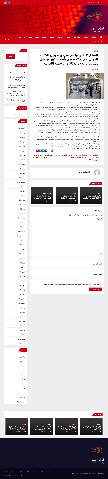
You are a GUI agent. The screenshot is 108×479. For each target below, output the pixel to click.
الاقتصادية (86, 37)
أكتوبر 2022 (22, 294)
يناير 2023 (22, 281)
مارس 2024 (21, 258)
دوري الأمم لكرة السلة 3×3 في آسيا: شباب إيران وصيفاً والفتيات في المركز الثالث (16, 78)
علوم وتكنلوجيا (98, 41)
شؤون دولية (77, 37)
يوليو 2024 (22, 240)
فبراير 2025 (22, 209)
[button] (9, 39)
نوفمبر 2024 (21, 222)
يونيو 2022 (22, 312)
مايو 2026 (22, 141)
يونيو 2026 (22, 137)
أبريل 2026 (22, 146)
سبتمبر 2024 (21, 231)
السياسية (94, 37)
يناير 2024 (22, 267)
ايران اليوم (97, 28)
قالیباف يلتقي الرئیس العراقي (17, 72)
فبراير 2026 (22, 155)
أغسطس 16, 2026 (70, 431)
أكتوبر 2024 (22, 227)
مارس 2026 (21, 150)
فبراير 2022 (22, 330)
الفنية (30, 37)
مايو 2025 (22, 195)
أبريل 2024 (22, 254)
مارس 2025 (21, 204)
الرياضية (52, 37)
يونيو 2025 (22, 191)
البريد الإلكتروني (97, 264)
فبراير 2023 (22, 276)
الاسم (100, 254)
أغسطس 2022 (21, 303)
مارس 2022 (21, 325)
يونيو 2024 (22, 245)
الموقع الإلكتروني (97, 274)
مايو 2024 (22, 249)
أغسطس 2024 (21, 236)
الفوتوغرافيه (22, 37)
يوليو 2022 (22, 307)
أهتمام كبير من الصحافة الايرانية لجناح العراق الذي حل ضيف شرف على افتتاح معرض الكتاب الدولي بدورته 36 (84, 157)
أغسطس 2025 (21, 182)
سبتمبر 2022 (21, 298)
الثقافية (68, 37)
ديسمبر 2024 (21, 218)
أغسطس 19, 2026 (95, 431)
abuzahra (84, 172)
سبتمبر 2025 (21, 177)
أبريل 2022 (22, 321)
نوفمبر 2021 (21, 343)
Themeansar (101, 473)
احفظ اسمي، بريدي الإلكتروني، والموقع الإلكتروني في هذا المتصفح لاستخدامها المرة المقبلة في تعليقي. (71, 284)
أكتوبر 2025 (22, 173)
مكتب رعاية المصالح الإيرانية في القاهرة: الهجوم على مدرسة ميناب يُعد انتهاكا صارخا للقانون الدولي (15, 93)
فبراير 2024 (22, 263)
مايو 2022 (22, 316)
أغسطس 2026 (21, 128)
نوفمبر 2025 (21, 168)
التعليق (99, 219)
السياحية (44, 37)
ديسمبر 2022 (21, 285)
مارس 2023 (21, 272)
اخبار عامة (60, 37)
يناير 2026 (22, 159)
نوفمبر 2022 (21, 289)
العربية (37, 37)
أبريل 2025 (22, 200)
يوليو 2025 (22, 186)
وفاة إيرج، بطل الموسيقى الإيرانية (68, 197)
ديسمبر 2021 (21, 339)
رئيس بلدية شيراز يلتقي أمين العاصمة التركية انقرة (43, 198)
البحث (24, 50)
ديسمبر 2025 (21, 164)
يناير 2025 (22, 213)
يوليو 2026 (22, 133)
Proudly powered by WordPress (79, 473)
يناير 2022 (22, 334)
